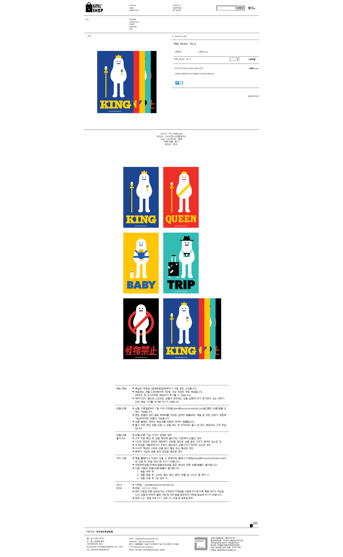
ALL (87, 19)
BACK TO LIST (181, 36)
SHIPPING (177, 8)
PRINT (132, 24)
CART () (176, 5)
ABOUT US (134, 10)
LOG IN (132, 5)
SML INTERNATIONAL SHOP (151, 550)
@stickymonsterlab (146, 542)
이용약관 (90, 531)
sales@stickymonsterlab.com (147, 539)
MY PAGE (177, 10)
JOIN (131, 8)
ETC (131, 29)
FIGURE (132, 19)
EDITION (133, 27)
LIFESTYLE (134, 22)
